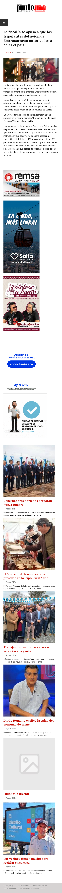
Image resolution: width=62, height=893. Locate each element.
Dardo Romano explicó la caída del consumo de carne (28, 722)
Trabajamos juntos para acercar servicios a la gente (26, 649)
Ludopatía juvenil (16, 794)
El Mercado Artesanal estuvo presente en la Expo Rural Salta (25, 576)
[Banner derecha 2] (21, 236)
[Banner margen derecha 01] (21, 363)
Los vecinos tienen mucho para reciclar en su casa (25, 860)
